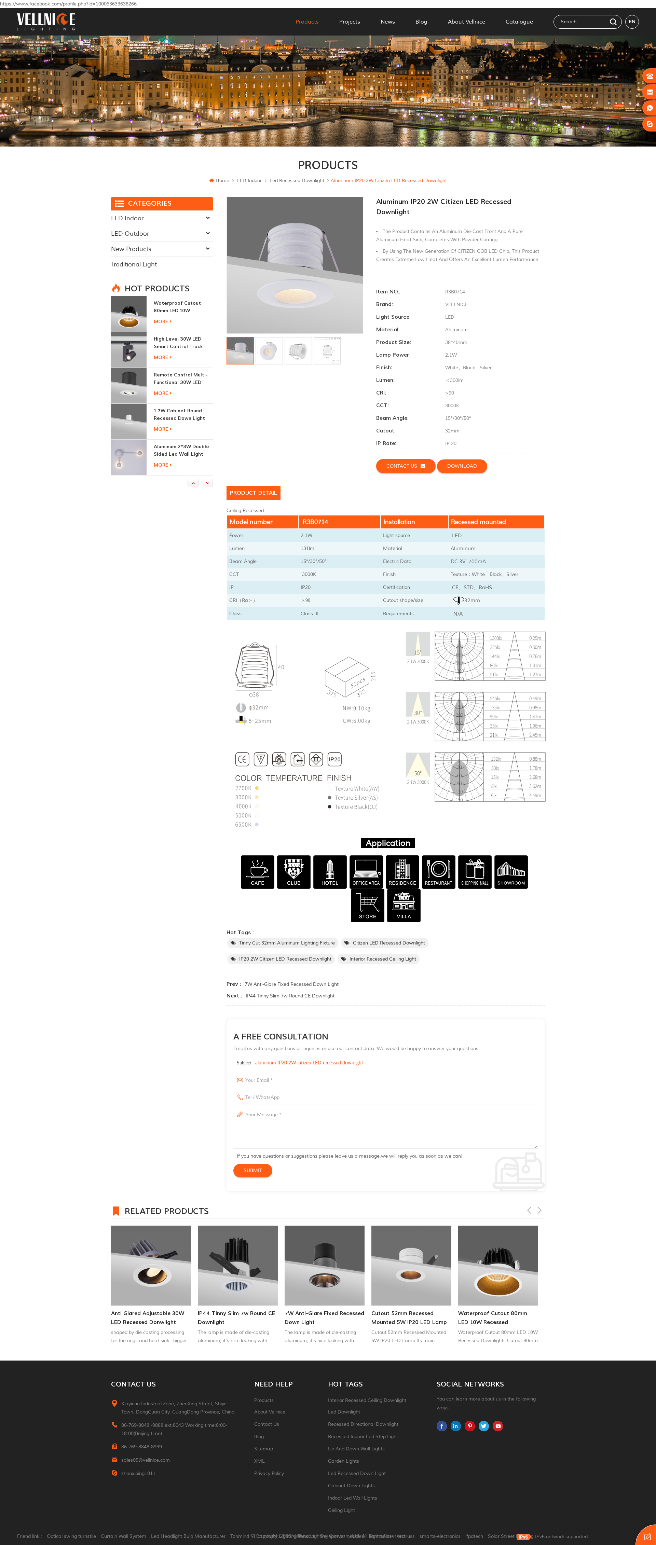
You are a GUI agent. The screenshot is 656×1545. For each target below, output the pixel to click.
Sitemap (263, 1449)
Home (222, 180)
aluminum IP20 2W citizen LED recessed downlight (309, 1063)
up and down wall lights (356, 1449)
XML (259, 1461)
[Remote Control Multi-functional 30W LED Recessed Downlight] (129, 350)
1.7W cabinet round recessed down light (179, 379)
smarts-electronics (440, 1536)
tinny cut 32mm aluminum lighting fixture (287, 943)
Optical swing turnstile (71, 1536)
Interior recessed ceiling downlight (367, 1400)
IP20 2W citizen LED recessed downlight (285, 959)
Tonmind (239, 1536)
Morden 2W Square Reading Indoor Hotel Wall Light (179, 450)
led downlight (344, 1412)
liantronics (380, 1536)
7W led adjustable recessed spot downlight (496, 1318)
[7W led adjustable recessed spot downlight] (498, 1266)
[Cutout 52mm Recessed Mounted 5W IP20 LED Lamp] (325, 1266)
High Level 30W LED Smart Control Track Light (178, 307)
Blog (421, 21)
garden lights (343, 1461)
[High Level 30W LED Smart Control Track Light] (129, 314)
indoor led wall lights (352, 1498)
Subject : (300, 1062)
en (632, 21)
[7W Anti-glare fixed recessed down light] (238, 1266)
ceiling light (341, 1510)
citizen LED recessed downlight (389, 943)
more (161, 321)
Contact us (401, 466)
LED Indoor (249, 180)
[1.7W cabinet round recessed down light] (129, 385)
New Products (131, 249)
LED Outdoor (130, 233)
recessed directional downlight (363, 1424)
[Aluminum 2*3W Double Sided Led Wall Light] (129, 421)
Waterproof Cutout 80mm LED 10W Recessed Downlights (405, 1318)
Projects (349, 21)
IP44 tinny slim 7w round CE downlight (290, 996)
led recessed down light (357, 1473)
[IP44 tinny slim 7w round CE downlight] (151, 1266)
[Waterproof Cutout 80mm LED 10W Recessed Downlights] (411, 1266)
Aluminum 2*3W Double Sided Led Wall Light (181, 415)
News (388, 21)
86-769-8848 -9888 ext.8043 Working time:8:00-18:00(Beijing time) (174, 1429)
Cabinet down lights (351, 1486)
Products (307, 21)
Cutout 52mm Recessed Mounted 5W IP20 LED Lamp (322, 1318)
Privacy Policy (269, 1473)
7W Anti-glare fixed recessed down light (292, 984)
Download (462, 466)
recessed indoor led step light (363, 1436)
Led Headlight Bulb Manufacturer (188, 1536)
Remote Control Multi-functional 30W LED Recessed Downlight (181, 343)
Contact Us (266, 1424)
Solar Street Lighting (510, 1536)
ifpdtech (474, 1536)
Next (539, 1210)
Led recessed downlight (297, 180)
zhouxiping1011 (138, 1473)
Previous (529, 1210)
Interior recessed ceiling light (383, 959)
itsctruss (405, 1536)
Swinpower (332, 1536)
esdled (357, 1536)
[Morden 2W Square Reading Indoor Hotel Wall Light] (129, 457)
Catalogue (519, 21)
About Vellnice (466, 21)
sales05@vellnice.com (145, 1460)
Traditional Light (134, 264)
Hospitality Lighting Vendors (284, 1536)
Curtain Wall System (123, 1536)
